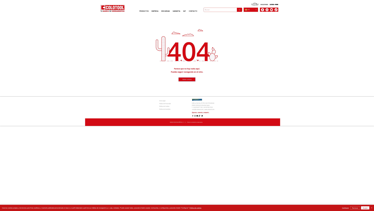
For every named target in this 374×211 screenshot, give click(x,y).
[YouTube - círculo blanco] (271, 9)
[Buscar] (239, 10)
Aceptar (365, 208)
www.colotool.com (209, 109)
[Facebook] (193, 116)
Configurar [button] (345, 208)
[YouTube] (197, 116)
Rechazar (355, 208)
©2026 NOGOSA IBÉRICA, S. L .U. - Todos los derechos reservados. (186, 122)
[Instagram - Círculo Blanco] (267, 9)
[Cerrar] (371, 207)
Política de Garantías (164, 109)
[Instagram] (195, 116)
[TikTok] (275, 9)
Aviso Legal (162, 100)
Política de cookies (195, 208)
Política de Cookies (164, 106)
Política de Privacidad (165, 103)
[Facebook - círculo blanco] (262, 9)
